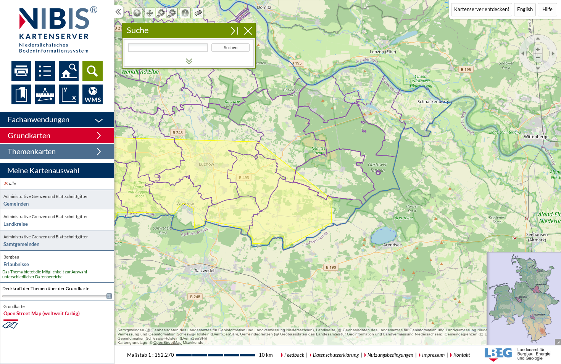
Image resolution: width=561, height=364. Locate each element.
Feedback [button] (294, 355)
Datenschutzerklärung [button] (336, 355)
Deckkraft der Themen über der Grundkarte (46, 288)
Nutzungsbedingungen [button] (390, 355)
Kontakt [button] (461, 355)
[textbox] (168, 47)
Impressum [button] (433, 355)
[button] (57, 119)
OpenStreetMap (167, 342)
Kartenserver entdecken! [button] (481, 9)
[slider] (57, 296)
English (525, 9)
